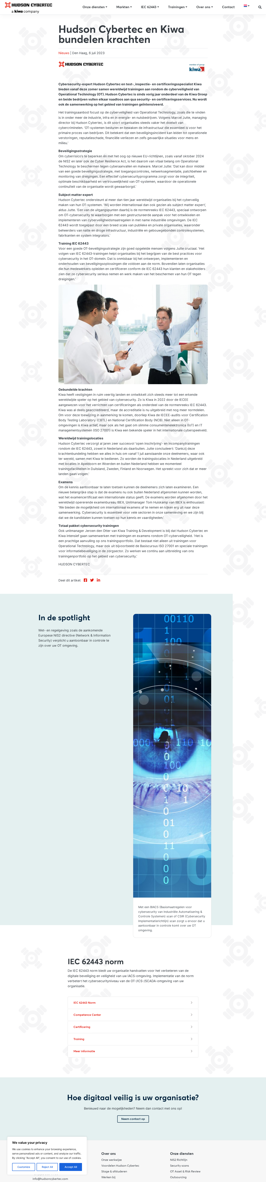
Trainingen (176, 7)
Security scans (179, 1165)
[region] (47, 1156)
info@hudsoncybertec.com (50, 1178)
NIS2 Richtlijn (178, 1159)
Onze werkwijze (111, 1159)
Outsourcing (178, 1177)
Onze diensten (94, 7)
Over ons (203, 7)
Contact (228, 7)
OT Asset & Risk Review (185, 1171)
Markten (122, 7)
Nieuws (63, 53)
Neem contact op (133, 1119)
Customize (23, 1166)
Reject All (47, 1166)
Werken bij (108, 1177)
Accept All (71, 1166)
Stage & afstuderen (114, 1171)
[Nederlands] (246, 6)
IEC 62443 (148, 7)
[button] (260, 7)
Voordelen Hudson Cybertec (120, 1165)
